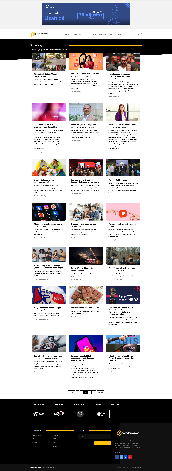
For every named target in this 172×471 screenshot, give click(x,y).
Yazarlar (93, 34)
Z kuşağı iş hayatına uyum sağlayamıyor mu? (44, 181)
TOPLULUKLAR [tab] (116, 405)
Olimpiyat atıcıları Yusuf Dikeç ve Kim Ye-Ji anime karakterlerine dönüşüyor (121, 358)
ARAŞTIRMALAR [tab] (78, 405)
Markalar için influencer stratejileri (85, 73)
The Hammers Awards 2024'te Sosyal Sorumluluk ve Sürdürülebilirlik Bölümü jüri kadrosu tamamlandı (120, 311)
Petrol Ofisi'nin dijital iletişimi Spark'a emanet (83, 269)
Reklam (55, 442)
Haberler (67, 34)
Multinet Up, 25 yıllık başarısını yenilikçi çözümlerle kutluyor (83, 126)
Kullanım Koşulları (136, 467)
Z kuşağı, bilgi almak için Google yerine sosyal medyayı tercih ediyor (48, 266)
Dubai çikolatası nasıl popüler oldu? (85, 308)
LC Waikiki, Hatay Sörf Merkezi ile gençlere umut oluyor (122, 126)
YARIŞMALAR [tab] (58, 405)
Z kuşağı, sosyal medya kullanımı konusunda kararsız (121, 269)
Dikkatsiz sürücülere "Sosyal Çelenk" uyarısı (46, 75)
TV (86, 34)
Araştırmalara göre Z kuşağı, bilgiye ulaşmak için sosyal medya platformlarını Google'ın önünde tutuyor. (47, 273)
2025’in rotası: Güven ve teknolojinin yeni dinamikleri (45, 126)
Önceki (71, 392)
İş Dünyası (77, 34)
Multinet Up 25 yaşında (117, 180)
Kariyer (119, 34)
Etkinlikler (102, 34)
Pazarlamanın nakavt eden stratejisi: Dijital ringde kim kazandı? (119, 76)
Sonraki (100, 392)
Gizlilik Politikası (122, 467)
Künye (54, 439)
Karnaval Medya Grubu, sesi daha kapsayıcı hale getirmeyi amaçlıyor (85, 181)
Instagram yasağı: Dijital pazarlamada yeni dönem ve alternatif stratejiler (82, 358)
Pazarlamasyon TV (37, 435)
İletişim (55, 446)
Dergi (112, 34)
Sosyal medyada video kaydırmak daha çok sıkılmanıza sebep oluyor (48, 357)
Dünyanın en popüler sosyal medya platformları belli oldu (48, 225)
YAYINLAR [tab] (97, 405)
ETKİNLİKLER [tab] (39, 405)
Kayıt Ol (103, 443)
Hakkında (55, 435)
